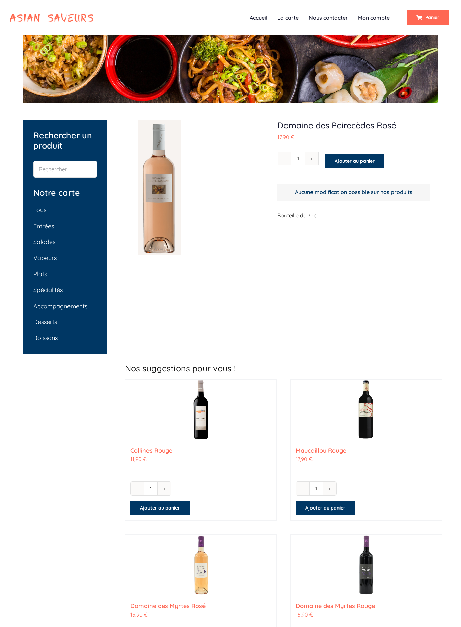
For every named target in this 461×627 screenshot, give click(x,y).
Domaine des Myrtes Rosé (168, 606)
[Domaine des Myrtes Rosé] (200, 565)
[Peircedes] (159, 187)
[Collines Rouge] (200, 410)
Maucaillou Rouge (321, 450)
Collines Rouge (151, 450)
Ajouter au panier (355, 161)
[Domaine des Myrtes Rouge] (366, 565)
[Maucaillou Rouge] (366, 410)
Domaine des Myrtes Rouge (335, 606)
